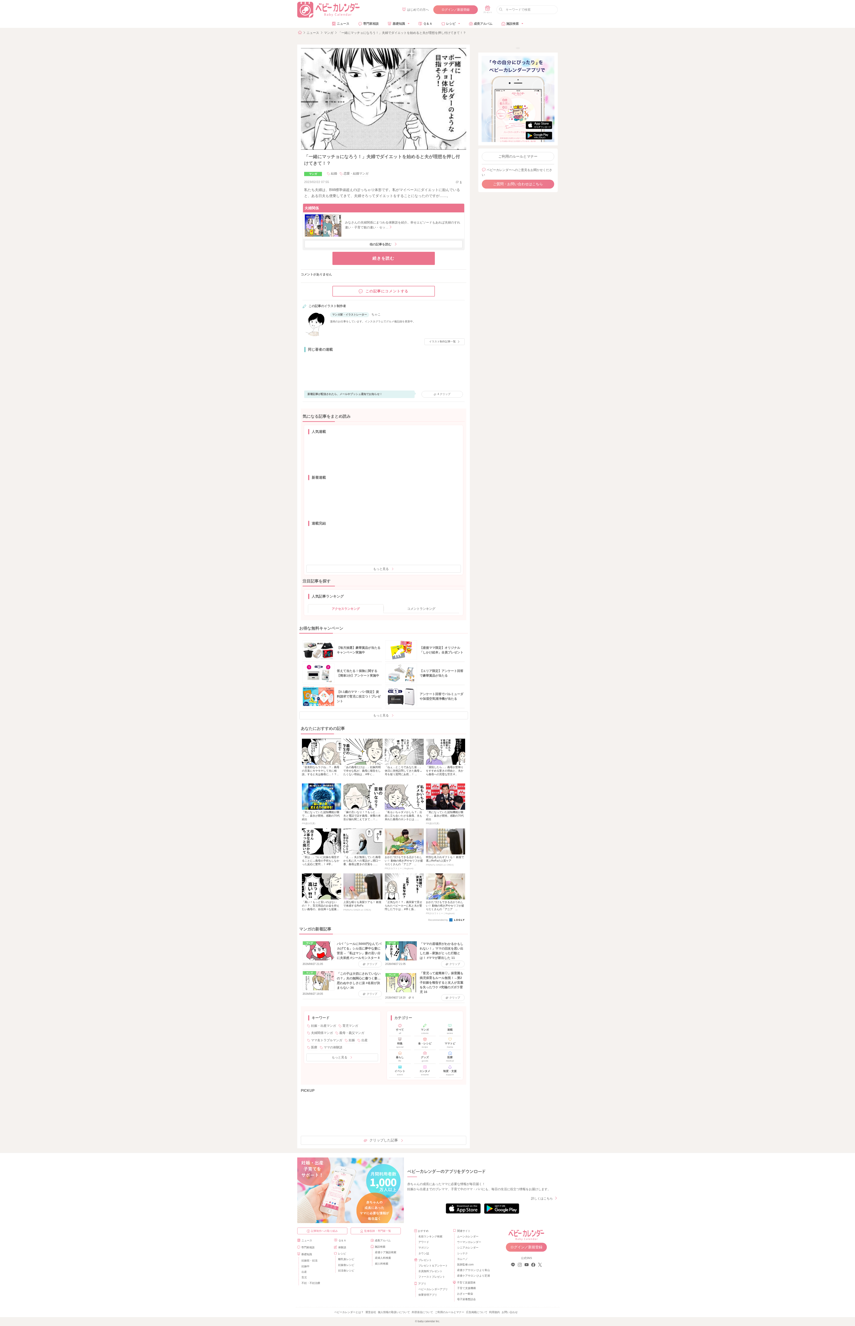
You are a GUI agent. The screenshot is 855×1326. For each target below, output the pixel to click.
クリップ (444, 394)
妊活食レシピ (346, 1270)
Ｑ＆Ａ (427, 23)
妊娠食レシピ (346, 1265)
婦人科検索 (381, 1263)
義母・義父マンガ (351, 1033)
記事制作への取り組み (324, 1230)
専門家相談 (371, 23)
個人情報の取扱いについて (394, 1312)
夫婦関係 (312, 208)
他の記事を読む (380, 244)
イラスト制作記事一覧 (442, 341)
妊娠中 (305, 1266)
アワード (423, 1242)
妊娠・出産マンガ (323, 1025)
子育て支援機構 (466, 1288)
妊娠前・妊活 (309, 1260)
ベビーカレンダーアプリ (433, 1289)
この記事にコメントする (387, 291)
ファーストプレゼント (431, 1276)
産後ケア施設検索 (385, 1252)
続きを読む (384, 258)
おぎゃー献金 (465, 1293)
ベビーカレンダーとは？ (349, 1312)
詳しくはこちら (542, 1198)
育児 (304, 1277)
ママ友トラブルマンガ (326, 1040)
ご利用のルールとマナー (517, 156)
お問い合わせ (510, 1312)
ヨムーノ (462, 1259)
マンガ (328, 33)
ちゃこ (376, 314)
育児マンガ (350, 1025)
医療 (314, 1047)
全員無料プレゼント (430, 1271)
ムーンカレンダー (467, 1236)
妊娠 (352, 1040)
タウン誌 (423, 1253)
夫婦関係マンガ (322, 1033)
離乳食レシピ (346, 1259)
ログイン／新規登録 (456, 9)
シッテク (462, 1253)
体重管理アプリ (427, 1294)
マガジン (423, 1247)
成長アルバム (483, 23)
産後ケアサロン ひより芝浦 (473, 1275)
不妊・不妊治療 (310, 1283)
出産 (364, 1040)
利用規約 (494, 1312)
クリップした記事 (383, 1140)
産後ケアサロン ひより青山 (473, 1270)
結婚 (334, 173)
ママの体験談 (333, 1047)
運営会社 (370, 1312)
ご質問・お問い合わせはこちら (518, 184)
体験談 (342, 1247)
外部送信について (422, 1312)
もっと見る (381, 569)
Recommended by (438, 920)
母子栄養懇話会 (466, 1299)
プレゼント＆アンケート (433, 1265)
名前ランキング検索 (430, 1236)
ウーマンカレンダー (469, 1242)
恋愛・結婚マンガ (356, 173)
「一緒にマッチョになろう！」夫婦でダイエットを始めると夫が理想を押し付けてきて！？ (402, 33)
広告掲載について (476, 1312)
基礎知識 (399, 23)
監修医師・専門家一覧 (377, 1230)
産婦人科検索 (383, 1257)
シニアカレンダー (467, 1247)
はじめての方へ (418, 9)
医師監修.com (465, 1264)
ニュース (343, 23)
